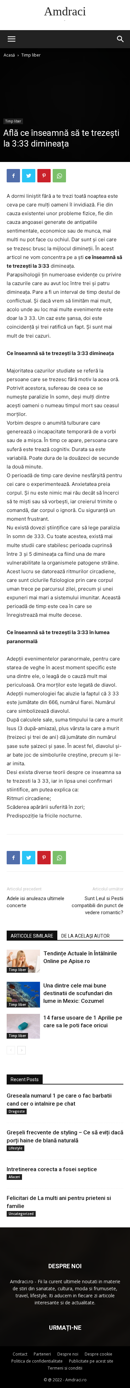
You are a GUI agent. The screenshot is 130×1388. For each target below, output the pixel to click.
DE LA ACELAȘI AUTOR (85, 936)
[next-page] (21, 1050)
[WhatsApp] (59, 175)
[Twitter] (28, 175)
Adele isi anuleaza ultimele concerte (35, 901)
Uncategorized (21, 1213)
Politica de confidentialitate (37, 1361)
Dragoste (17, 1111)
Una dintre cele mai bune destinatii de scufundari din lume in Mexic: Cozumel (77, 993)
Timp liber (31, 55)
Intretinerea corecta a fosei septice (52, 1169)
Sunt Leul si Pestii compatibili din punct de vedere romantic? (97, 905)
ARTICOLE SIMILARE (32, 936)
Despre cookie (98, 1354)
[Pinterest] (44, 175)
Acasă (9, 55)
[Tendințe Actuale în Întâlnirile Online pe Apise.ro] (23, 961)
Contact (20, 1354)
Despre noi (67, 1354)
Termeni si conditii (65, 1368)
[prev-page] (11, 1050)
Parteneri (42, 1354)
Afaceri (14, 1177)
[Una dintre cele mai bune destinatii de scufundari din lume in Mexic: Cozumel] (23, 995)
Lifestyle (15, 1148)
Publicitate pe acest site (91, 1361)
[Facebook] (13, 175)
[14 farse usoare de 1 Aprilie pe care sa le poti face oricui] (23, 1026)
